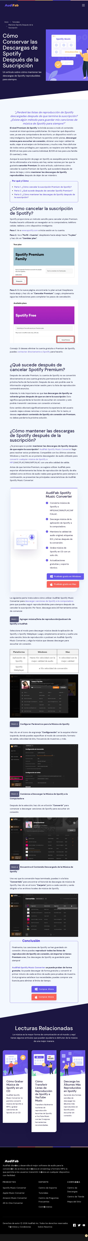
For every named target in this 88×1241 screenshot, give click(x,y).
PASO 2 (14, 724)
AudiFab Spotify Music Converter (55, 449)
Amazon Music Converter (15, 1198)
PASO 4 (14, 867)
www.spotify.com (30, 230)
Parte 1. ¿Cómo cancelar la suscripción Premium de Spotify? (43, 187)
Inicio (6, 22)
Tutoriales (16, 22)
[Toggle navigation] (83, 5)
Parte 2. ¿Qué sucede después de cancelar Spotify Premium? (43, 190)
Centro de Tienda (75, 1196)
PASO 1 (14, 619)
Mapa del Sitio (74, 1201)
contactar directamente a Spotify (33, 351)
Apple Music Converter (14, 1193)
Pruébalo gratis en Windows (67, 576)
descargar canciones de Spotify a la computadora (49, 601)
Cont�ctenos (45, 1206)
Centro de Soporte (48, 1187)
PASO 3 (14, 794)
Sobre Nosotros (45, 1227)
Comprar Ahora (46, 989)
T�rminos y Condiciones (19, 1227)
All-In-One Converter (13, 1203)
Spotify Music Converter (14, 1187)
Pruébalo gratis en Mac (65, 584)
